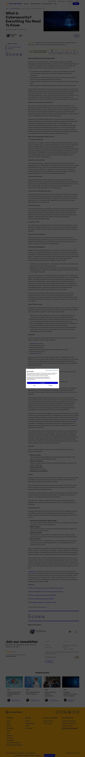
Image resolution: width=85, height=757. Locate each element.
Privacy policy (49, 370)
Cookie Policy (55, 370)
